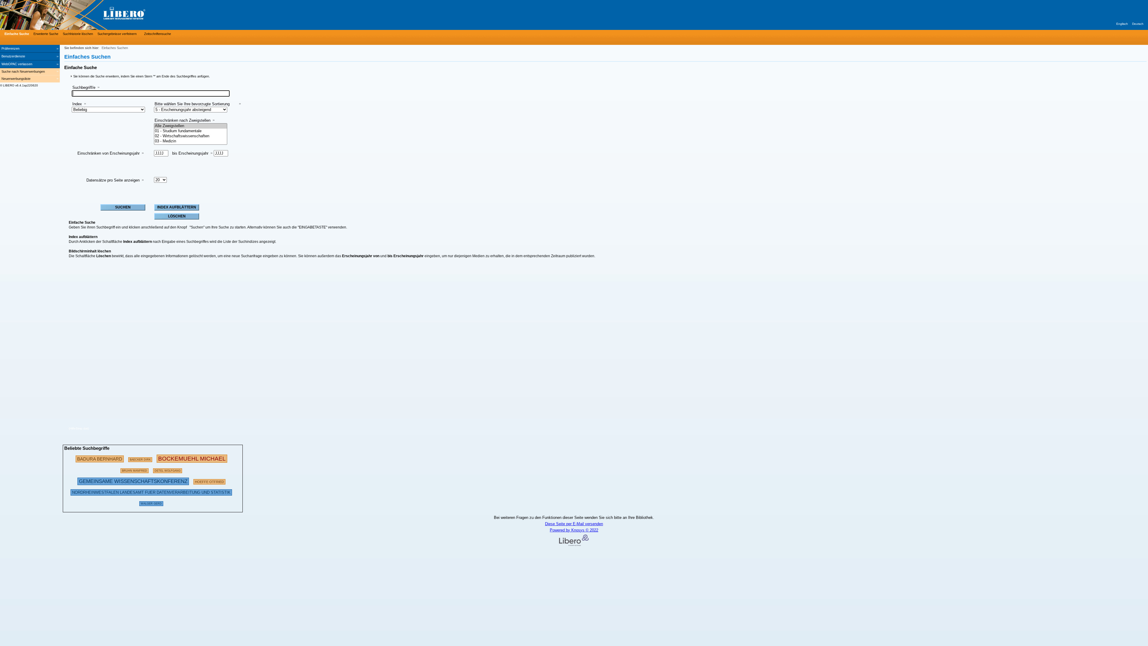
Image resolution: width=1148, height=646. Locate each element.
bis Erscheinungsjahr (190, 153)
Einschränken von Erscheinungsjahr (108, 153)
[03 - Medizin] (190, 141)
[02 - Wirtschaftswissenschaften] (190, 136)
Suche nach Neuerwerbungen (23, 71)
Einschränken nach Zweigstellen (182, 120)
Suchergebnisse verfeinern (117, 34)
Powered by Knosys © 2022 (574, 530)
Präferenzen (10, 48)
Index (77, 104)
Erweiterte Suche (45, 34)
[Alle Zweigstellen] (190, 126)
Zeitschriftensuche (157, 34)
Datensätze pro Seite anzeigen (113, 180)
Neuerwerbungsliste (15, 78)
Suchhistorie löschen (78, 34)
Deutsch (1138, 23)
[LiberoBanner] (89, 15)
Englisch (1122, 23)
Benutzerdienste (13, 56)
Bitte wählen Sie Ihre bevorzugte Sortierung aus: (192, 106)
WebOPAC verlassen (16, 64)
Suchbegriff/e (83, 87)
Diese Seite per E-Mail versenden (574, 524)
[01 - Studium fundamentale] (190, 131)
